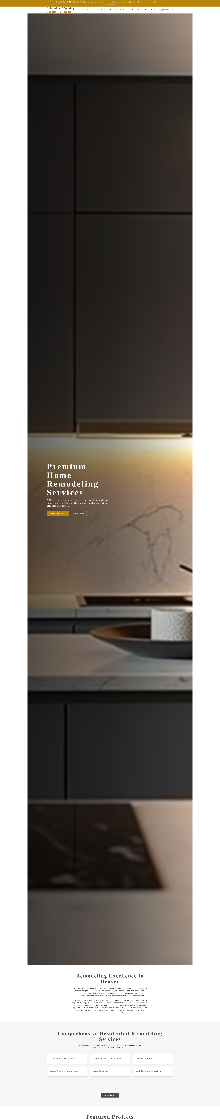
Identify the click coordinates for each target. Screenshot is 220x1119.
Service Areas (137, 10)
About (96, 10)
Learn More (110, 4)
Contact (154, 10)
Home (89, 10)
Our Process (124, 10)
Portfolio (113, 10)
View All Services (110, 1095)
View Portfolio (78, 513)
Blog (146, 10)
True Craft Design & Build (99, 2)
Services (104, 10)
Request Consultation (58, 513)
